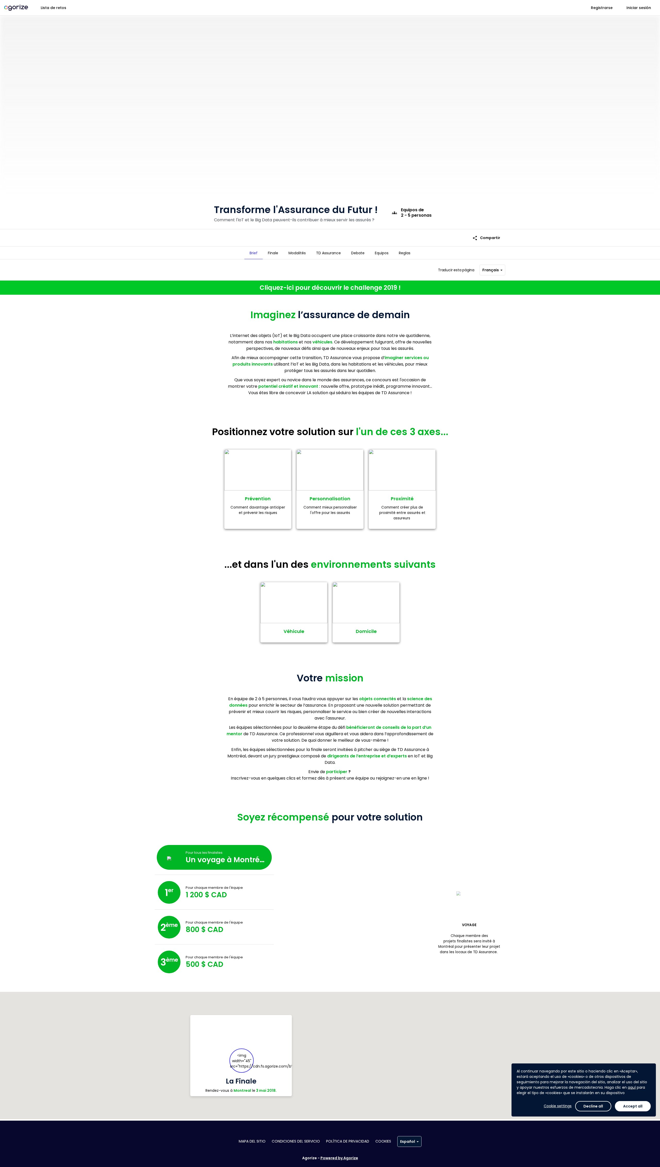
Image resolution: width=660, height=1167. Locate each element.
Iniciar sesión (638, 7)
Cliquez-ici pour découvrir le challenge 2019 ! (330, 287)
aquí (632, 1087)
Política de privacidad (347, 1141)
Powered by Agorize (339, 1158)
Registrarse (602, 7)
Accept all (632, 1106)
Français (490, 270)
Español (407, 1141)
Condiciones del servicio (296, 1141)
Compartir (486, 238)
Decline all (593, 1106)
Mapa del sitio (252, 1141)
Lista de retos (53, 7)
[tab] (253, 253)
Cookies (383, 1141)
